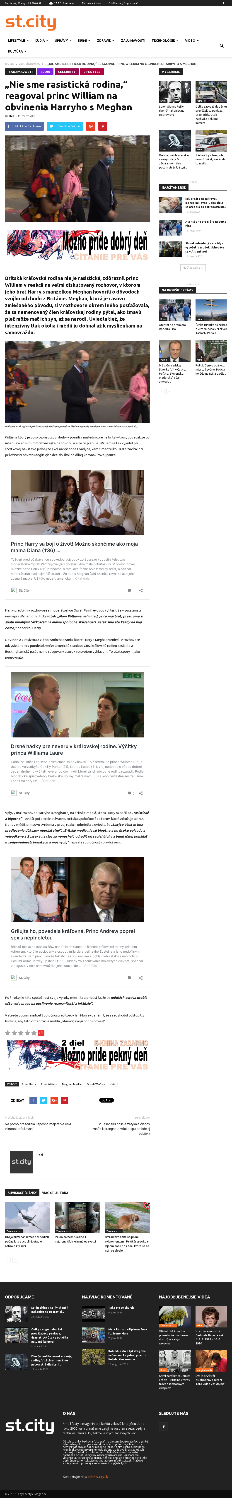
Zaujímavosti (133, 40)
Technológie (163, 40)
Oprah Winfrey (96, 1084)
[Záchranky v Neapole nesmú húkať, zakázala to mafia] (211, 141)
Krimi (82, 40)
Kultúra (15, 51)
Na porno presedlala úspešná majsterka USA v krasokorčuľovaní (38, 1126)
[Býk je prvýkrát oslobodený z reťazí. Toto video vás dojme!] (211, 1361)
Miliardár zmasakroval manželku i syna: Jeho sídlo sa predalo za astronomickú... (205, 202)
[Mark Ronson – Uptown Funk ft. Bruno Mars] (93, 1335)
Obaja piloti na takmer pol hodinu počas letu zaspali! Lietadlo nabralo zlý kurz (27, 1241)
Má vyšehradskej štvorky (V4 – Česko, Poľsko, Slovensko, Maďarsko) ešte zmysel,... (172, 373)
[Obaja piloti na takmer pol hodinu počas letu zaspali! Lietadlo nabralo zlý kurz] (27, 1217)
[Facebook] (223, 3)
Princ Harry (29, 1084)
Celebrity (67, 72)
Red (11, 116)
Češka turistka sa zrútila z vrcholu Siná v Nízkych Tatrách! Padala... (211, 329)
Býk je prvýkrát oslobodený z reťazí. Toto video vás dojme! (210, 1379)
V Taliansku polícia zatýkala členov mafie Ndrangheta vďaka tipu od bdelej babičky (121, 1129)
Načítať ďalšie (191, 268)
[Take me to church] (93, 1314)
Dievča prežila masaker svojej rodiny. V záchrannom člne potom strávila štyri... (51, 1360)
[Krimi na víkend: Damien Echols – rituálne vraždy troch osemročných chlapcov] (175, 1361)
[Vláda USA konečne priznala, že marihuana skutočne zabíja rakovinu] (175, 1316)
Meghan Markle (72, 1084)
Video (190, 40)
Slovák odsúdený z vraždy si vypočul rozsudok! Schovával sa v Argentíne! (205, 247)
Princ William (49, 1084)
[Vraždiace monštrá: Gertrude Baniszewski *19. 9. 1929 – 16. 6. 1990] (211, 1316)
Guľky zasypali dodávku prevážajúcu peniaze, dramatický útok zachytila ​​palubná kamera (211, 114)
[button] (221, 46)
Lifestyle (16, 40)
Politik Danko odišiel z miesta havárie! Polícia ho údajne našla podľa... (211, 369)
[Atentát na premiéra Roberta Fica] (170, 228)
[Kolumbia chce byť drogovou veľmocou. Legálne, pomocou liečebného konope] (93, 1357)
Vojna (163, 359)
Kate (113, 1084)
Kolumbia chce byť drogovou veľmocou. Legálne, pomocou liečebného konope (128, 1355)
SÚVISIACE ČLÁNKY (22, 1193)
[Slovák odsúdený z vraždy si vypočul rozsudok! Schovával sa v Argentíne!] (170, 249)
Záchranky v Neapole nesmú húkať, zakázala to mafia (210, 159)
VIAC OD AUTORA (55, 1193)
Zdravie (104, 40)
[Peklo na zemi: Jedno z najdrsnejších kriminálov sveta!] (77, 1217)
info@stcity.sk (98, 1476)
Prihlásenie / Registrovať (123, 3)
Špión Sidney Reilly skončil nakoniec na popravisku (171, 110)
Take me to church (121, 1307)
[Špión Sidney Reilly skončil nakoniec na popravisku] (175, 92)
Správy (61, 40)
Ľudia (40, 40)
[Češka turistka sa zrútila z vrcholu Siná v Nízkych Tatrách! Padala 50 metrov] (211, 310)
